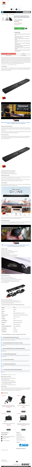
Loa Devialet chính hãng (18, 14)
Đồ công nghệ (6, 14)
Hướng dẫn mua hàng (18, 434)
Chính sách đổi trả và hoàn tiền (20, 436)
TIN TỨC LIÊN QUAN (23, 55)
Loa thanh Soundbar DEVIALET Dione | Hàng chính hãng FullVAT (8, 378)
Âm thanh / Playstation (11, 14)
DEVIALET (5, 64)
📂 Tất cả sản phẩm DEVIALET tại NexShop (6, 383)
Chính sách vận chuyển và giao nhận (20, 437)
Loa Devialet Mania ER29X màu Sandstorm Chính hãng (7, 380)
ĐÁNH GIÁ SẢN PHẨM (8, 55)
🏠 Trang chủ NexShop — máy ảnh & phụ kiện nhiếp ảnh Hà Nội (8, 384)
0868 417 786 (7, 374)
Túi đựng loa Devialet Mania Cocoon (5, 379)
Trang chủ (2, 14)
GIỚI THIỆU (8, 53)
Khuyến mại (23, 53)
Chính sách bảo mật (18, 435)
